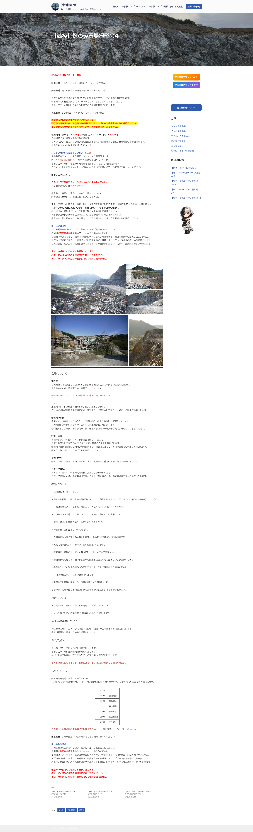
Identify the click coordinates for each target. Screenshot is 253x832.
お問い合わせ (193, 6)
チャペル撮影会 (178, 131)
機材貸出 (55, 211)
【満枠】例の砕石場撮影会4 (184, 168)
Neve (53, 829)
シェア (61, 810)
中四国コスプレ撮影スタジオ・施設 (166, 6)
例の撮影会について (186, 107)
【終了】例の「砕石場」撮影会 (138, 791)
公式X (115, 6)
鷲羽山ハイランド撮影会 (182, 151)
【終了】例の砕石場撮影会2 (100, 791)
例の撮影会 (71, 810)
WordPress (75, 829)
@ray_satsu (133, 729)
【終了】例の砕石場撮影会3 (63, 791)
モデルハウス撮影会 (180, 136)
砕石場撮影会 (72, 44)
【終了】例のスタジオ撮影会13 (186, 198)
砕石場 (81, 810)
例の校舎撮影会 (178, 141)
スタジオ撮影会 (178, 126)
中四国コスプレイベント (133, 6)
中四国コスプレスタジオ (186, 85)
